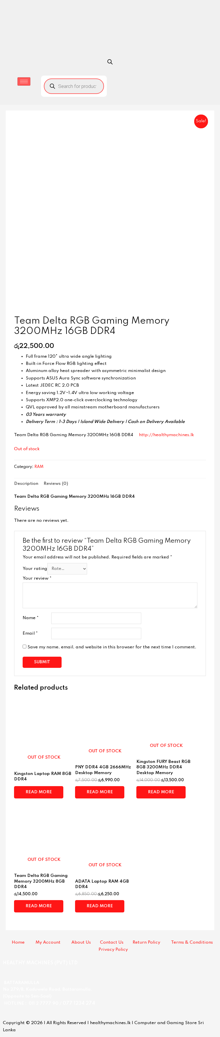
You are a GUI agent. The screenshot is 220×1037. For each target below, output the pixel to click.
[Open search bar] (110, 62)
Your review (37, 578)
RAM (39, 467)
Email (30, 633)
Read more (38, 792)
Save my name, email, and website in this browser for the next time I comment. (112, 647)
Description (26, 483)
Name (31, 618)
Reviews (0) (56, 483)
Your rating (35, 568)
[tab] (26, 483)
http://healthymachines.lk (166, 435)
